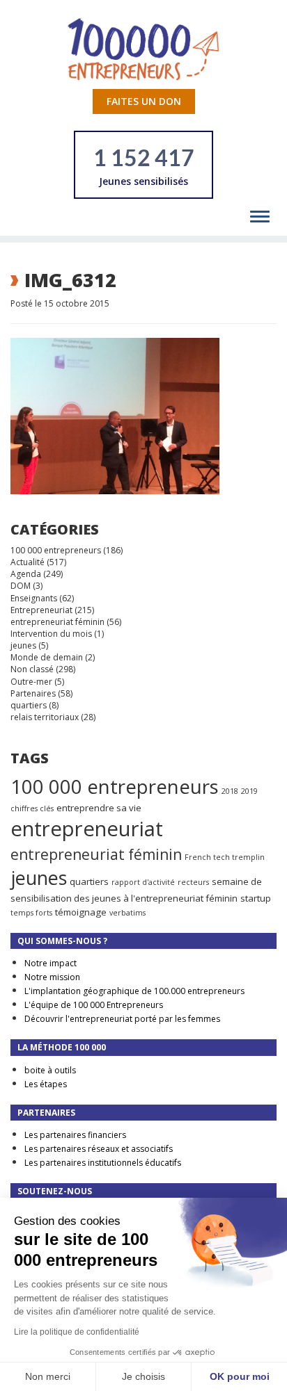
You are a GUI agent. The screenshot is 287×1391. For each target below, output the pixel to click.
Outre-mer (31, 682)
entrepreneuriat (86, 829)
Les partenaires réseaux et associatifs (98, 1149)
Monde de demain (46, 657)
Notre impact (50, 963)
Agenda (25, 574)
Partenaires (33, 693)
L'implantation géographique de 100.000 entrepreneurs (134, 991)
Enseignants (33, 598)
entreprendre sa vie (98, 808)
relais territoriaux (44, 717)
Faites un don (144, 101)
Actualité (27, 562)
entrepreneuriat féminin (57, 622)
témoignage (81, 912)
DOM (20, 586)
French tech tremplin (225, 857)
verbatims (127, 913)
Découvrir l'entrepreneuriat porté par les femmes (122, 1019)
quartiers (28, 705)
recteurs (193, 882)
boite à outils (50, 1070)
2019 (249, 791)
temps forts (31, 913)
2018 (230, 791)
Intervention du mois (51, 634)
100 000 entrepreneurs (55, 550)
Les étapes (45, 1084)
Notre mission (52, 977)
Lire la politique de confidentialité (76, 1332)
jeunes (23, 645)
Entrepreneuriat (41, 610)
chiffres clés (32, 808)
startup (255, 898)
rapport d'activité (143, 882)
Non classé (32, 669)
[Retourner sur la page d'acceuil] (143, 48)
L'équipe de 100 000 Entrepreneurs (93, 1005)
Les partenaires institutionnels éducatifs (102, 1163)
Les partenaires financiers (75, 1135)
